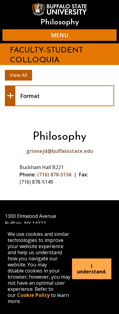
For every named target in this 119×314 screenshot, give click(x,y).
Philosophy (59, 22)
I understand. (91, 269)
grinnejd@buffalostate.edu (59, 151)
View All (18, 75)
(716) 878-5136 (54, 174)
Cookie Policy (33, 295)
